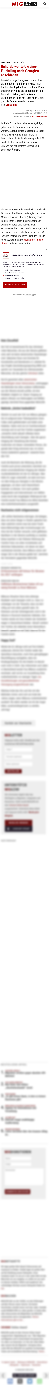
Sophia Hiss (11, 104)
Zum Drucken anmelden (39, 117)
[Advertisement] (24, 33)
